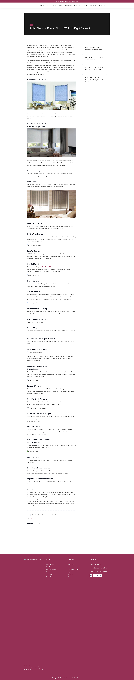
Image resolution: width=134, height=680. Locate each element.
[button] (51, 5)
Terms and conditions (73, 569)
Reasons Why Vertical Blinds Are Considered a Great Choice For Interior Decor (64, 532)
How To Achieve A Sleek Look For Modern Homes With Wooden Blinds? (63, 544)
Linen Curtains (49, 574)
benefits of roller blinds (46, 267)
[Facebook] (91, 575)
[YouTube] (100, 575)
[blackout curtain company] (28, 5)
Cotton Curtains (50, 577)
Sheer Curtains (49, 567)
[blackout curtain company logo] (34, 611)
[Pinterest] (97, 575)
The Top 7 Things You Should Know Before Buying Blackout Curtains (39, 544)
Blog (31, 518)
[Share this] (32, 515)
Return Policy (71, 567)
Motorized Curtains (51, 569)
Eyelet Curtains (50, 572)
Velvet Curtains (50, 564)
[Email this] (29, 515)
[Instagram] (94, 575)
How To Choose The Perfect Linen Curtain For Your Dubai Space (38, 532)
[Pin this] (42, 515)
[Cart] (108, 5)
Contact (70, 577)
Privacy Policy (71, 564)
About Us (70, 574)
